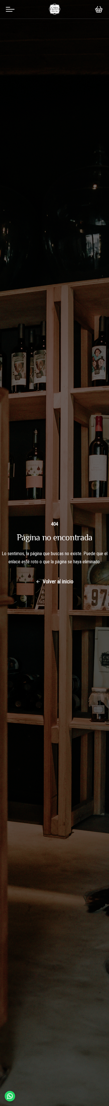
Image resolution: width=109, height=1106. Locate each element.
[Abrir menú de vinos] (10, 9)
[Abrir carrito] (98, 9)
